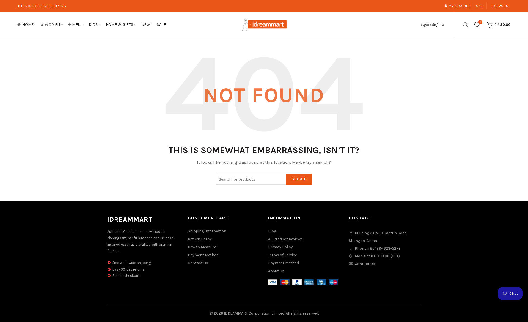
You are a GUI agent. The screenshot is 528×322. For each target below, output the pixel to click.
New (145, 24)
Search (299, 179)
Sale (161, 24)
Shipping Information (207, 231)
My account (459, 6)
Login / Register (432, 25)
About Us (276, 271)
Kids (93, 24)
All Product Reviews (285, 239)
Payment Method (203, 255)
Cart (480, 6)
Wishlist (480, 22)
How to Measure (202, 247)
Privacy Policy (280, 247)
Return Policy (200, 239)
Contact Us (198, 263)
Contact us (500, 6)
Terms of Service (282, 255)
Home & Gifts (119, 24)
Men (76, 24)
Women (52, 24)
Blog (272, 231)
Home (28, 24)
